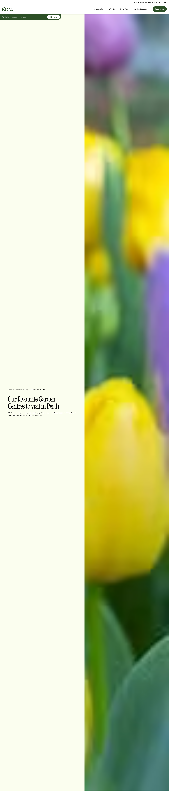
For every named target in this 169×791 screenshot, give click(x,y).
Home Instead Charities (140, 2)
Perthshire (18, 389)
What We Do (98, 9)
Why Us (112, 9)
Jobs (164, 2)
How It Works (125, 9)
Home (10, 389)
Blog (26, 389)
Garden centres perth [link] (38, 389)
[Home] (8, 9)
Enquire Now (159, 9)
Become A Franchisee (154, 2)
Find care (53, 17)
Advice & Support (140, 9)
